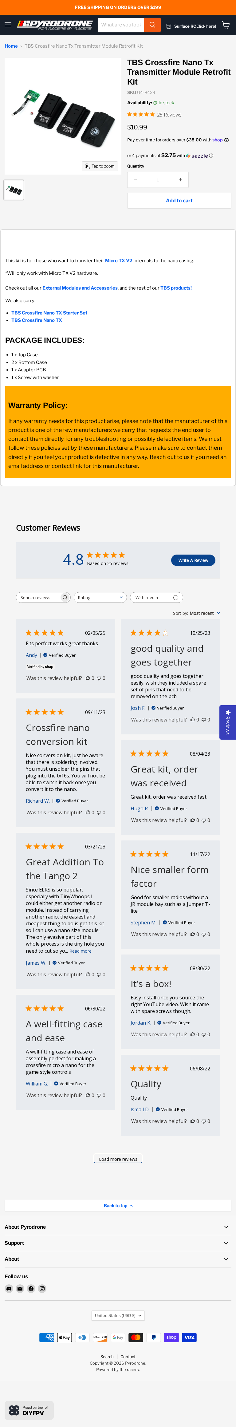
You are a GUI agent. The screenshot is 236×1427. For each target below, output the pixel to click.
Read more (80, 951)
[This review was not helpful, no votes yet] (99, 678)
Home (11, 46)
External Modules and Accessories (80, 288)
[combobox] (121, 25)
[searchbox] (37, 597)
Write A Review (193, 560)
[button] (179, 155)
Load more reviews (118, 1159)
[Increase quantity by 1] (181, 180)
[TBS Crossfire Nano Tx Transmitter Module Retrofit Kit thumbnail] (14, 190)
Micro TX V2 (118, 260)
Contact (128, 1356)
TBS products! (176, 288)
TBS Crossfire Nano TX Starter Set (49, 313)
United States (115, 1315)
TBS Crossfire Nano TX (36, 320)
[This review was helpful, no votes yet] (88, 678)
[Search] (152, 25)
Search (107, 1356)
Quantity (135, 166)
